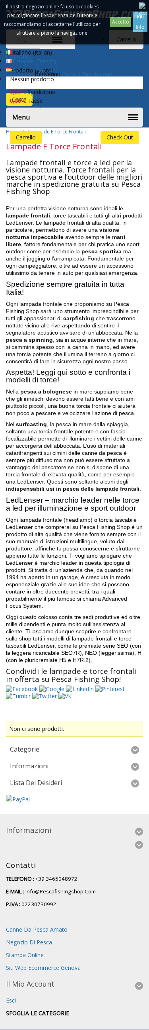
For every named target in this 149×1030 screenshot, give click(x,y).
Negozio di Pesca (29, 942)
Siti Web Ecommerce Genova (43, 967)
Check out (119, 137)
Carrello (26, 137)
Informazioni (29, 766)
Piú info (140, 21)
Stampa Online (25, 955)
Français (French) (34, 61)
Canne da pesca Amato (37, 929)
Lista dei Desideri (36, 782)
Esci (11, 1000)
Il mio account (30, 984)
